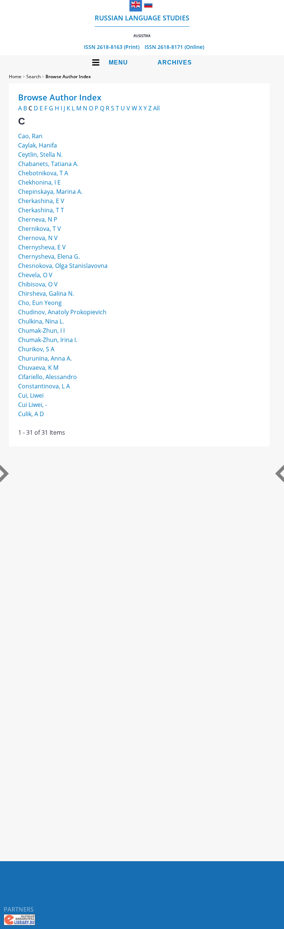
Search (33, 76)
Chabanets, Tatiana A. (48, 164)
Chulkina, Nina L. (41, 321)
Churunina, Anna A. (45, 358)
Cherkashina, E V (41, 201)
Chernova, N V (38, 238)
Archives (175, 62)
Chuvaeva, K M (38, 368)
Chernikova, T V (39, 229)
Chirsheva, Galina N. (46, 293)
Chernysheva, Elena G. (49, 256)
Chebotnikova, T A (43, 173)
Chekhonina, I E (39, 182)
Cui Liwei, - (32, 405)
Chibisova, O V (38, 284)
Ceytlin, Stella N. (40, 154)
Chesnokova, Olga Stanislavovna (63, 266)
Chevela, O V (35, 275)
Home (15, 76)
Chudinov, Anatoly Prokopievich (62, 312)
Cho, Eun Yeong (40, 303)
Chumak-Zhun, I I (41, 330)
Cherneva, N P (37, 219)
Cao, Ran (30, 136)
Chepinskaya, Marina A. (50, 192)
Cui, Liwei (31, 395)
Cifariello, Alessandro (47, 377)
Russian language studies (142, 25)
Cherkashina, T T (41, 210)
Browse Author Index (68, 76)
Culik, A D (31, 414)
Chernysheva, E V (42, 247)
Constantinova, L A (44, 386)
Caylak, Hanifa (37, 145)
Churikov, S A (36, 349)
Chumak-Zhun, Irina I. (47, 340)
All (156, 108)
